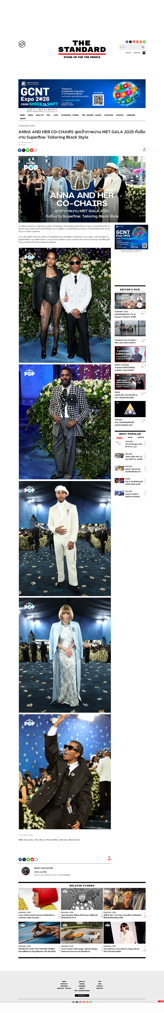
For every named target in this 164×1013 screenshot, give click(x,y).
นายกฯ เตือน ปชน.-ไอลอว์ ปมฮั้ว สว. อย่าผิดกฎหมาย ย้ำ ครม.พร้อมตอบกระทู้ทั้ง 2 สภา (134, 457)
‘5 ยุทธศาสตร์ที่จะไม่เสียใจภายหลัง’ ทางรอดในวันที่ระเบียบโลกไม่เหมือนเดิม (125, 368)
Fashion (23, 125)
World (117, 365)
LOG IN (128, 53)
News (64, 981)
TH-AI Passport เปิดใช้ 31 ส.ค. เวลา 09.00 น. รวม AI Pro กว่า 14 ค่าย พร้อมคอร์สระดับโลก (133, 445)
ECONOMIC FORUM (70, 115)
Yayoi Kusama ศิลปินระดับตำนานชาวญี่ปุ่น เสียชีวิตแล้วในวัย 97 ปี (79, 916)
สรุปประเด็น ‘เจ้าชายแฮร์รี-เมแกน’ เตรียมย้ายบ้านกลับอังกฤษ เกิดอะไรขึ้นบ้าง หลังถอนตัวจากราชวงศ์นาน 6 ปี (126, 396)
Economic (119, 311)
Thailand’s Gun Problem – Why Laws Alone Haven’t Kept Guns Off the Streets (126, 341)
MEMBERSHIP (82, 995)
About (81, 988)
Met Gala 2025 (74, 840)
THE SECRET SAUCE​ (91, 115)
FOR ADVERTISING (82, 990)
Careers (81, 986)
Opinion (64, 986)
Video (81, 983)
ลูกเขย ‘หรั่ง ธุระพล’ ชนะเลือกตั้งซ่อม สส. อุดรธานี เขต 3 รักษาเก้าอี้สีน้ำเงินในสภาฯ (133, 470)
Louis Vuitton (29, 840)
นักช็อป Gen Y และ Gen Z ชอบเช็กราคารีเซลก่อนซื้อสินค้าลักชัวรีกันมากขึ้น (122, 916)
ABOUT (23, 118)
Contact (99, 988)
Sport (127, 479)
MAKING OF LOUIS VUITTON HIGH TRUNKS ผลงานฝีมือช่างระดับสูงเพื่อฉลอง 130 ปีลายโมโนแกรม (37, 950)
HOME (22, 115)
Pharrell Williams (53, 840)
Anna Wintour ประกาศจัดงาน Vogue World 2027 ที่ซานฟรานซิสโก (121, 950)
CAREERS (131, 115)
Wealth (82, 981)
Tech (126, 311)
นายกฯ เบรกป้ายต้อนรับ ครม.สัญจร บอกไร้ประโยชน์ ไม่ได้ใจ (132, 495)
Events (100, 986)
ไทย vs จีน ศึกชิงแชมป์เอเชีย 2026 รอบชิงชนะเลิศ (134, 482)
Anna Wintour (40, 840)
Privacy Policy (64, 988)
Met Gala (64, 840)
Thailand (125, 365)
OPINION (108, 115)
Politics (128, 454)
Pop (99, 981)
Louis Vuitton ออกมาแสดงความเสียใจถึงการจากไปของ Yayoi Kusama (36, 916)
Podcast (64, 983)
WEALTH (39, 115)
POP (48, 115)
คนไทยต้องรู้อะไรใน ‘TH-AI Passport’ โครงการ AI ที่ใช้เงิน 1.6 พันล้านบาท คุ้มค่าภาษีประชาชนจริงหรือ (126, 315)
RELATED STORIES (82, 885)
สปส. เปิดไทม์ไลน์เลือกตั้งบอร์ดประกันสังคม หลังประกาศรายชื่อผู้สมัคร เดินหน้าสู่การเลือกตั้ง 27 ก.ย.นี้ (125, 423)
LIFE (55, 115)
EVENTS (120, 115)
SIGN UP (137, 53)
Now (99, 983)
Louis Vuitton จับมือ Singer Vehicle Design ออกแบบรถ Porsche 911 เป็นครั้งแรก (79, 950)
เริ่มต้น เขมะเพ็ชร (26, 142)
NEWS (30, 115)
